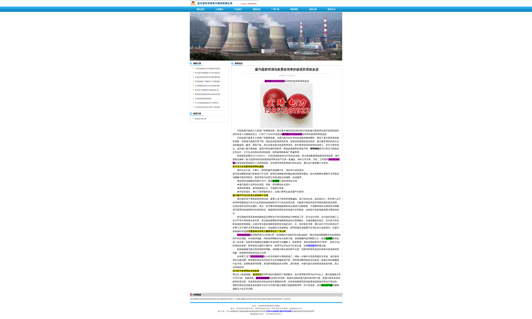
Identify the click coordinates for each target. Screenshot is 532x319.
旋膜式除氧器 (267, 299)
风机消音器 (257, 299)
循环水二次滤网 (235, 299)
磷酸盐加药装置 (247, 299)
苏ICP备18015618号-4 (274, 314)
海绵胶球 (295, 311)
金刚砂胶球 (310, 311)
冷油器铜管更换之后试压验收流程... (208, 86)
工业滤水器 (286, 299)
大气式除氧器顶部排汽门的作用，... (208, 103)
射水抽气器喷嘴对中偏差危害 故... (207, 90)
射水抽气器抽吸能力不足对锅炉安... (208, 73)
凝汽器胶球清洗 (222, 299)
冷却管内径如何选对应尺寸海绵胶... (208, 107)
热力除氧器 (240, 311)
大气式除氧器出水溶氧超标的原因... (208, 69)
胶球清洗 (213, 299)
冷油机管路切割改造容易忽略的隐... (208, 77)
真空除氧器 (195, 299)
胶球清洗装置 (204, 299)
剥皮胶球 (302, 311)
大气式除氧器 (231, 311)
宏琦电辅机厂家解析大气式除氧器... (208, 81)
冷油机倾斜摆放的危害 (203, 99)
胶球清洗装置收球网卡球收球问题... (208, 94)
